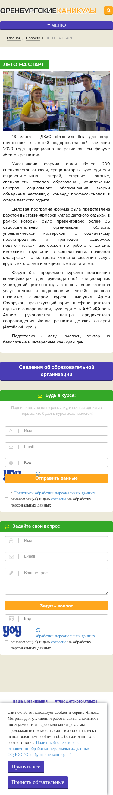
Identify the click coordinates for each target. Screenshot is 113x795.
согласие (58, 499)
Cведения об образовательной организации (56, 371)
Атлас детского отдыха (76, 701)
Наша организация (30, 701)
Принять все (25, 767)
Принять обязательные (37, 782)
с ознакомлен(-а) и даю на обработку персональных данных (53, 499)
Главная (14, 38)
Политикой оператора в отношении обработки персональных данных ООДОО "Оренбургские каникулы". (49, 748)
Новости (33, 38)
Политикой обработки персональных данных (54, 493)
